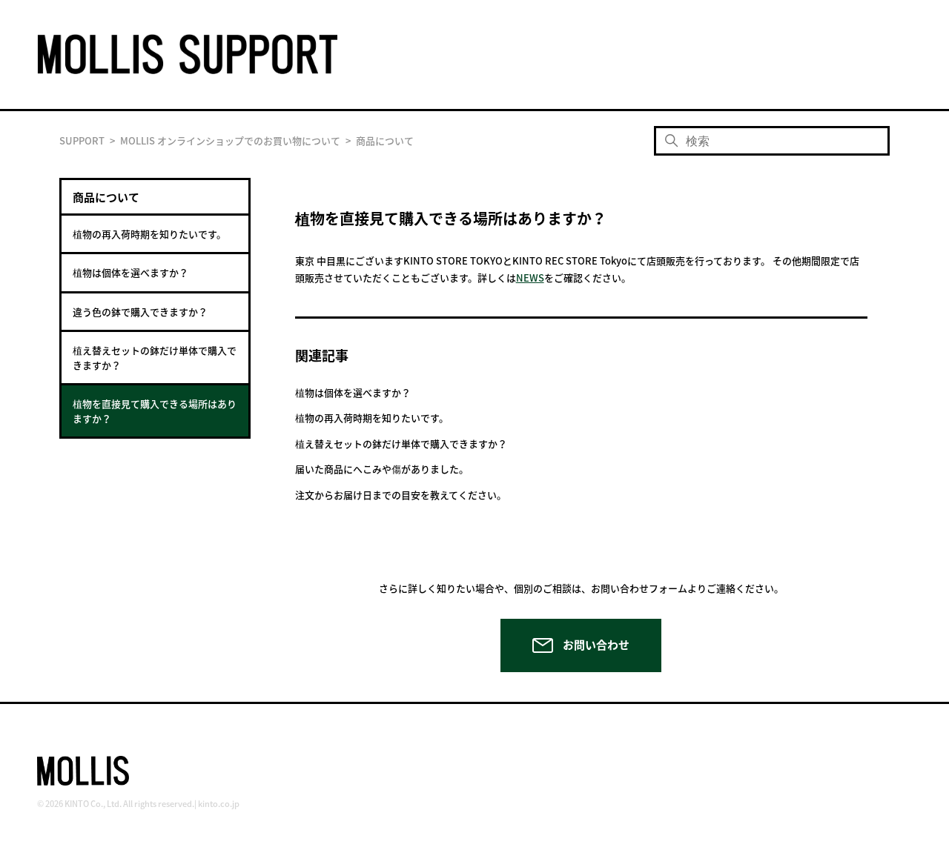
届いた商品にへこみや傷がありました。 (382, 469)
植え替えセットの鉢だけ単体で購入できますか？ (155, 357)
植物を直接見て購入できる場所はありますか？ (155, 410)
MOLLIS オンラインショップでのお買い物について (230, 140)
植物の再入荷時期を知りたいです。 (149, 234)
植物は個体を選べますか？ (130, 272)
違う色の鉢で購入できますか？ (140, 312)
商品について (385, 140)
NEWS (530, 277)
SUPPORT (82, 140)
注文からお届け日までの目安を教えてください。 (400, 495)
